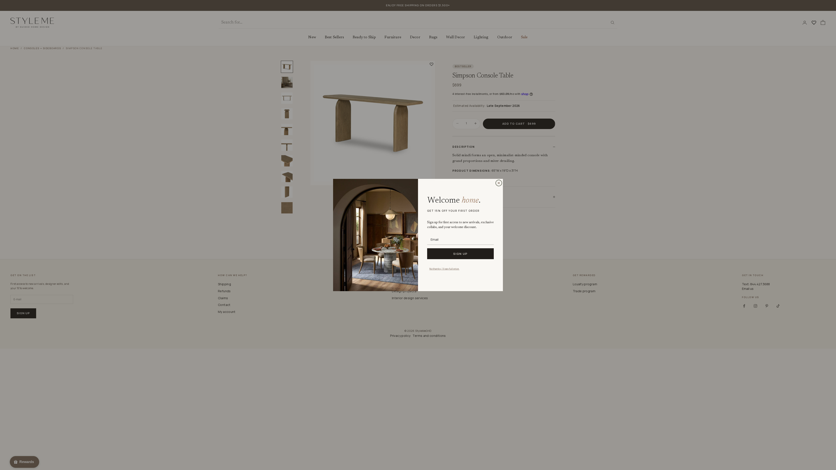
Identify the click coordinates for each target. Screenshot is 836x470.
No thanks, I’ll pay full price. (444, 268)
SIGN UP (460, 254)
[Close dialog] (498, 183)
